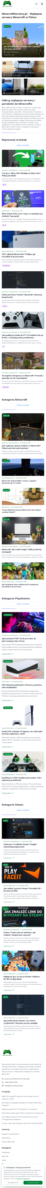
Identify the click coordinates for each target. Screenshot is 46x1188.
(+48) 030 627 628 (11, 1082)
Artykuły (6, 1091)
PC (4, 63)
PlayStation (7, 81)
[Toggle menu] (42, 4)
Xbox (4, 184)
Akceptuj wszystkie (33, 1182)
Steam (5, 306)
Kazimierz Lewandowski (9, 170)
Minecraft (7, 26)
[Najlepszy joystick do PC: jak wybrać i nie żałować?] (23, 69)
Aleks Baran (5, 211)
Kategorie (6, 1148)
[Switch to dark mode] (36, 4)
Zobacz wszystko (23, 145)
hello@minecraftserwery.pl (14, 1086)
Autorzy (5, 1129)
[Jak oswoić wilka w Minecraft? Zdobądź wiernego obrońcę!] (23, 40)
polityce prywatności (23, 1178)
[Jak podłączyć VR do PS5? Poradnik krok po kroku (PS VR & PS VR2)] (23, 87)
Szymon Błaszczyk (7, 251)
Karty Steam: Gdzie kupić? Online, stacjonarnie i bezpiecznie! (23, 1113)
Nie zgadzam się (13, 1182)
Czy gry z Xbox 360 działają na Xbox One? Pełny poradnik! (22, 1123)
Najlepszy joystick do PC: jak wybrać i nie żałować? (19, 1109)
